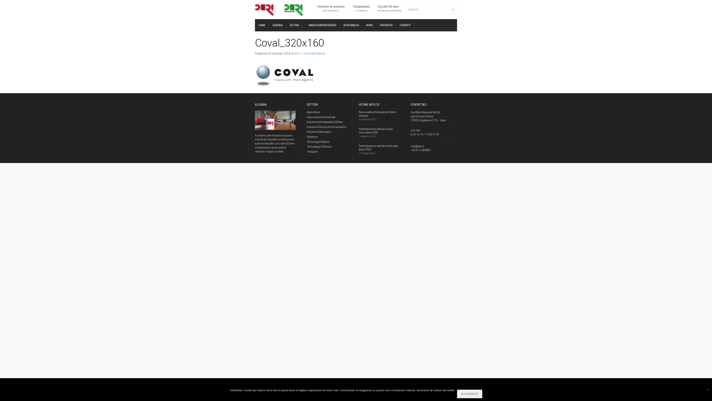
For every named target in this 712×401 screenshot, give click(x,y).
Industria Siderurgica (319, 131)
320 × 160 (300, 53)
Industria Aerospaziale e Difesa (325, 121)
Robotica (312, 136)
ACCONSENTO (470, 394)
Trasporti (312, 151)
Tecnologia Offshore (319, 146)
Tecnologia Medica (318, 141)
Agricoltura (313, 112)
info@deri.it (417, 146)
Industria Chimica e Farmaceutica (326, 126)
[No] (707, 390)
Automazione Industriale (321, 117)
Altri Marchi (318, 53)
